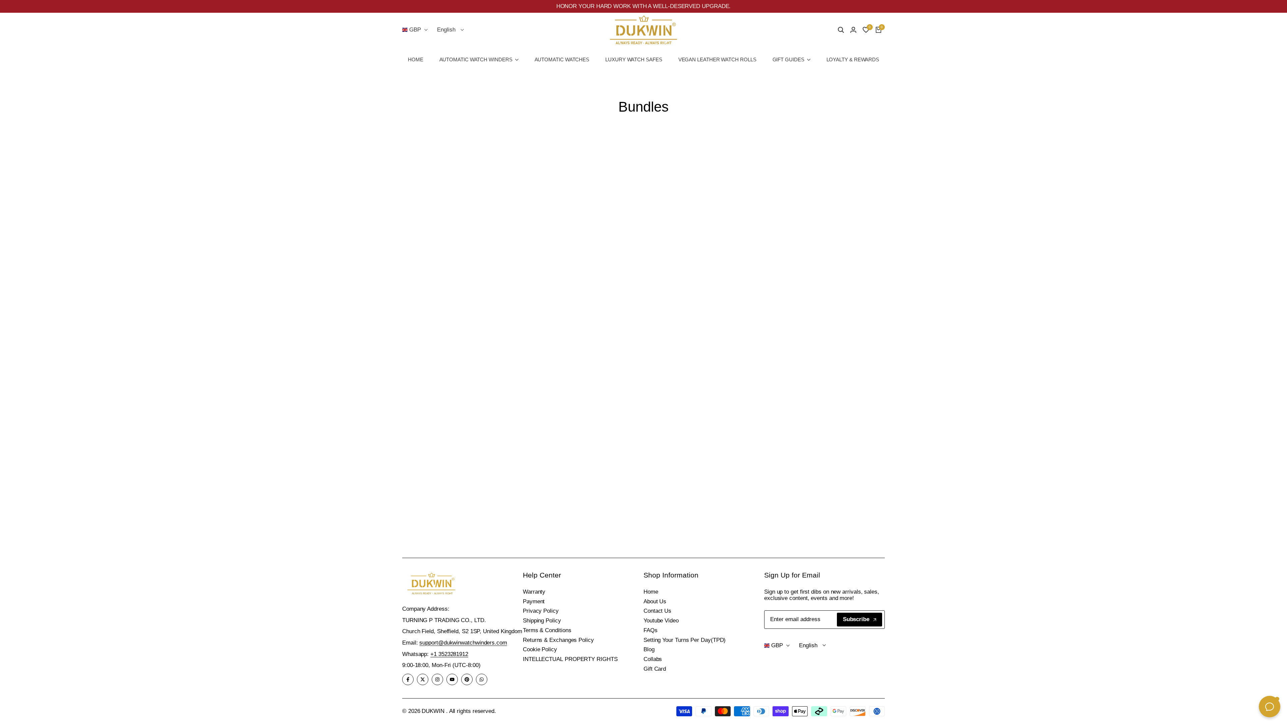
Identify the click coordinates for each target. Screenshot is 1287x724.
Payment (534, 601)
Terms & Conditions (547, 630)
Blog (649, 649)
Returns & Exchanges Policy (558, 640)
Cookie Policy (540, 649)
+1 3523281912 (449, 654)
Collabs (653, 659)
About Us (655, 601)
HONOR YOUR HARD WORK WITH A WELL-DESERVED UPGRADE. (643, 6)
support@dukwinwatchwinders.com (463, 643)
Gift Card (655, 669)
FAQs (651, 630)
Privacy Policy (541, 611)
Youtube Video (661, 620)
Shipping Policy (542, 620)
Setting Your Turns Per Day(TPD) (685, 640)
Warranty (534, 592)
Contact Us (657, 611)
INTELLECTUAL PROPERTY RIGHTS (570, 659)
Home (651, 592)
